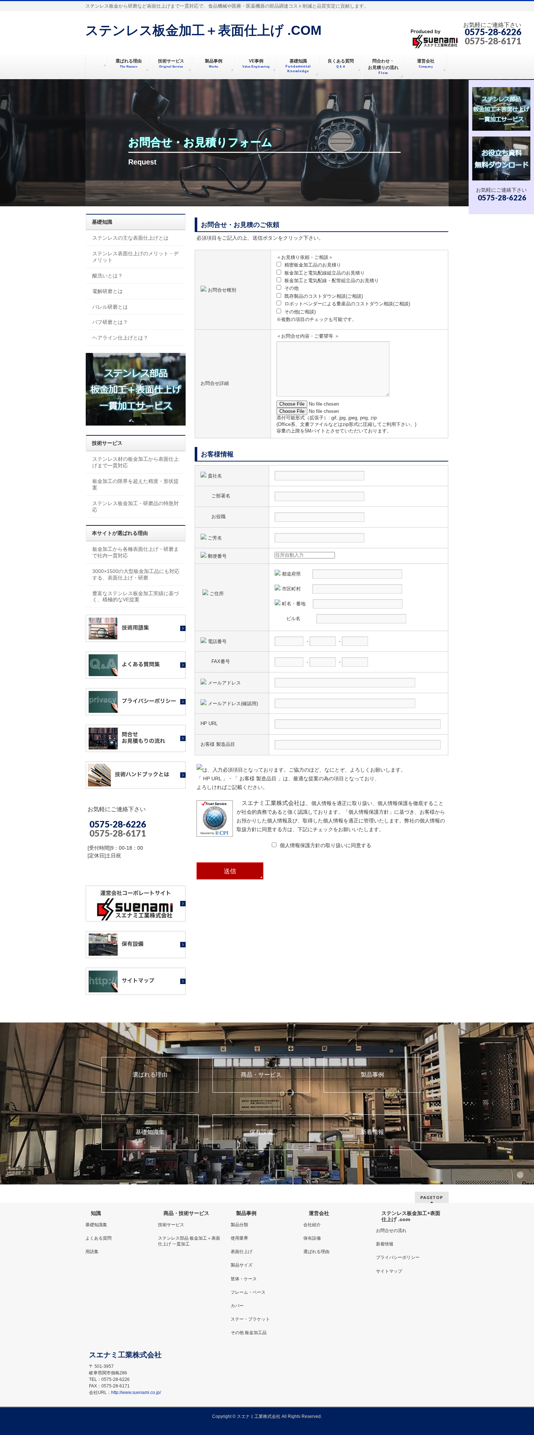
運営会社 (319, 1213)
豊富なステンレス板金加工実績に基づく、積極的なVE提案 (135, 596)
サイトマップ (389, 1271)
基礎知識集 (150, 1132)
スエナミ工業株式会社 (259, 1416)
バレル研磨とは (110, 307)
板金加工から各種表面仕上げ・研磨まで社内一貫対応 (135, 552)
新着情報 (372, 1132)
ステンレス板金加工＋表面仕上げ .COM (203, 30)
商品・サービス (261, 1075)
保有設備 (261, 1132)
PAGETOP (431, 1197)
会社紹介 (312, 1224)
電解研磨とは (107, 291)
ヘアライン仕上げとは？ (120, 338)
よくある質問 (98, 1238)
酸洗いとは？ (107, 276)
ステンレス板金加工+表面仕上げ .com (410, 1216)
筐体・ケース (244, 1278)
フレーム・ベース (248, 1292)
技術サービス (171, 1224)
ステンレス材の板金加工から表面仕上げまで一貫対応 (135, 462)
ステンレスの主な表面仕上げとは (130, 238)
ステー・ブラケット (250, 1319)
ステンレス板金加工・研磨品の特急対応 (135, 506)
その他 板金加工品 (249, 1332)
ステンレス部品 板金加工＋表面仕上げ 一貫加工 (189, 1241)
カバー (237, 1305)
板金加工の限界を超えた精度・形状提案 (135, 484)
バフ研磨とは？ (110, 322)
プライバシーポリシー (398, 1257)
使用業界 (239, 1238)
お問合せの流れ (391, 1230)
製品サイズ (241, 1265)
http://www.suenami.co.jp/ (136, 1392)
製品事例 (372, 1075)
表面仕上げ (241, 1251)
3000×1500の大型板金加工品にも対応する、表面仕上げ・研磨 (135, 574)
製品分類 (239, 1224)
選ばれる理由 (150, 1075)
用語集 (91, 1251)
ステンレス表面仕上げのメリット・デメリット (135, 257)
